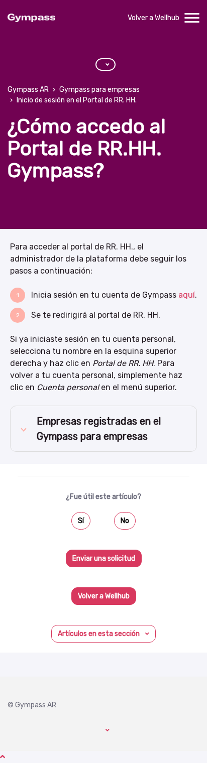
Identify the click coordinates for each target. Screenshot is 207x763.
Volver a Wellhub (153, 18)
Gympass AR (28, 89)
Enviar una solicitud (103, 558)
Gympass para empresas (99, 89)
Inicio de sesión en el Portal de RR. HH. (77, 100)
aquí (186, 295)
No (125, 521)
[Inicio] (31, 18)
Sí (81, 521)
